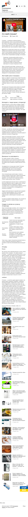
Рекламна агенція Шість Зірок (19, 372)
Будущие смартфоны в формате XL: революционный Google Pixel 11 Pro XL (19, 456)
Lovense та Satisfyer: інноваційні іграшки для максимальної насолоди (18, 437)
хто (20, 305)
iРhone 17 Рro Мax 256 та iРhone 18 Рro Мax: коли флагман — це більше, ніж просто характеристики (18, 466)
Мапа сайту (2, 502)
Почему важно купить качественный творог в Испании (17, 355)
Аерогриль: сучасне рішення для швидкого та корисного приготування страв (19, 428)
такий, (17, 305)
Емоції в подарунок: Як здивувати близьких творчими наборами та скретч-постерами (19, 474)
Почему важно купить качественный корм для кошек (19, 336)
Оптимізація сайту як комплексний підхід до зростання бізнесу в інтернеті (19, 419)
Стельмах (13, 305)
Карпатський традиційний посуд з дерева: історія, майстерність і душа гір (18, 447)
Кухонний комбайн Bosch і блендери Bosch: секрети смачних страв (18, 401)
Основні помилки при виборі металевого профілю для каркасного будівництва (19, 318)
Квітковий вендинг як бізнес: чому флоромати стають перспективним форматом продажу (18, 346)
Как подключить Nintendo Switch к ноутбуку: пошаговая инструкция (19, 382)
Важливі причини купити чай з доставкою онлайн (19, 410)
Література (5, 36)
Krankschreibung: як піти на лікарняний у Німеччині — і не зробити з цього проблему (19, 364)
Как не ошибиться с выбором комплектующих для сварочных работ (19, 309)
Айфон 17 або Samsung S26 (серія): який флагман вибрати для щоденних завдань (19, 392)
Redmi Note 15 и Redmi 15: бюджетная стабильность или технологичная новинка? (19, 483)
